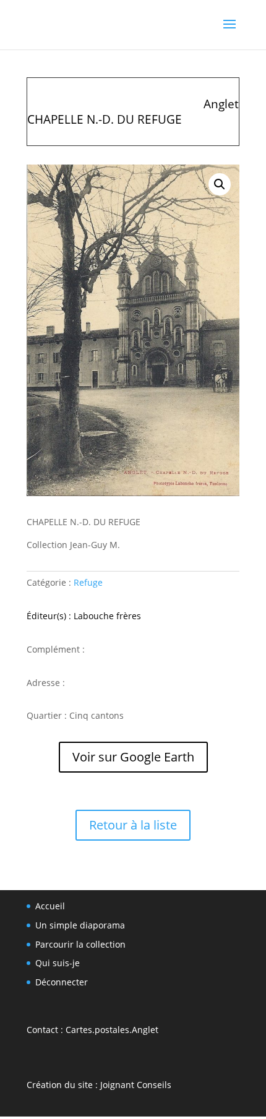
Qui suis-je (57, 963)
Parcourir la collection (80, 944)
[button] (219, 184)
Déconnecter (61, 982)
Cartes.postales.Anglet (112, 1029)
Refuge (88, 582)
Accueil (50, 906)
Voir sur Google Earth (133, 756)
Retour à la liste (133, 825)
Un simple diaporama (80, 925)
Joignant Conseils (135, 1085)
